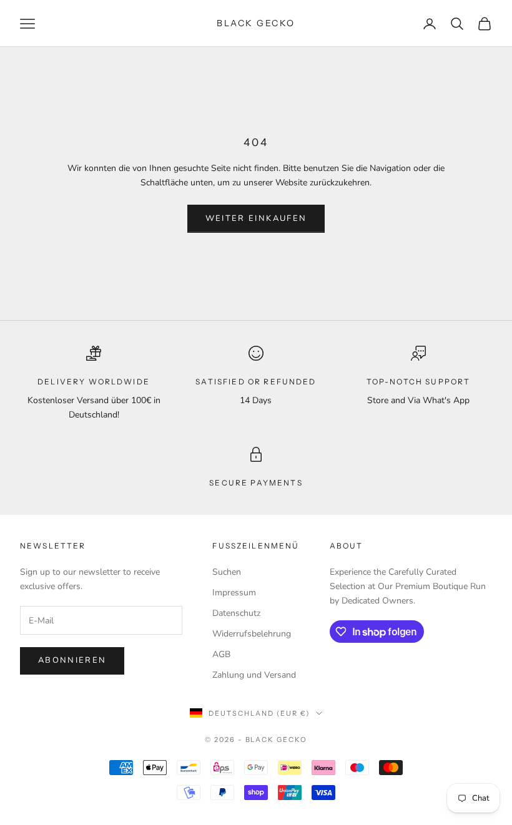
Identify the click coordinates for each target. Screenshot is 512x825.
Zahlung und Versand (254, 675)
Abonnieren (72, 660)
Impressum (234, 592)
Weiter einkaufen (256, 218)
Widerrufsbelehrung (251, 634)
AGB (221, 654)
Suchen (226, 572)
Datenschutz (236, 613)
